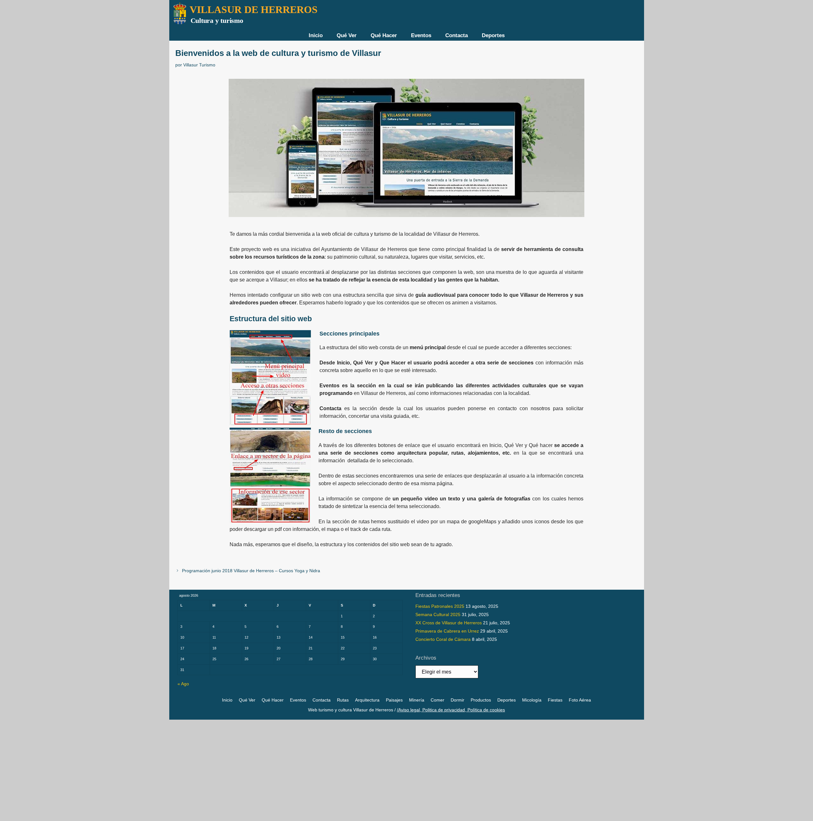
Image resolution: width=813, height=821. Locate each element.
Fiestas (555, 699)
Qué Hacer (384, 35)
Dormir (457, 699)
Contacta (456, 35)
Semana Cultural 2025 (437, 614)
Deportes (493, 35)
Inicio (316, 35)
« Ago (183, 683)
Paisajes (394, 699)
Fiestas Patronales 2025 (439, 606)
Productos (481, 699)
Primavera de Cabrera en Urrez (447, 631)
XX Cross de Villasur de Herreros (448, 622)
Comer (437, 699)
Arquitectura (367, 699)
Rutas (343, 699)
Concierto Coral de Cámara (443, 639)
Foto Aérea (580, 699)
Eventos (421, 35)
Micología (531, 699)
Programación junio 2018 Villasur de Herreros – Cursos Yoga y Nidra (251, 570)
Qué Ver (347, 35)
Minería (416, 699)
